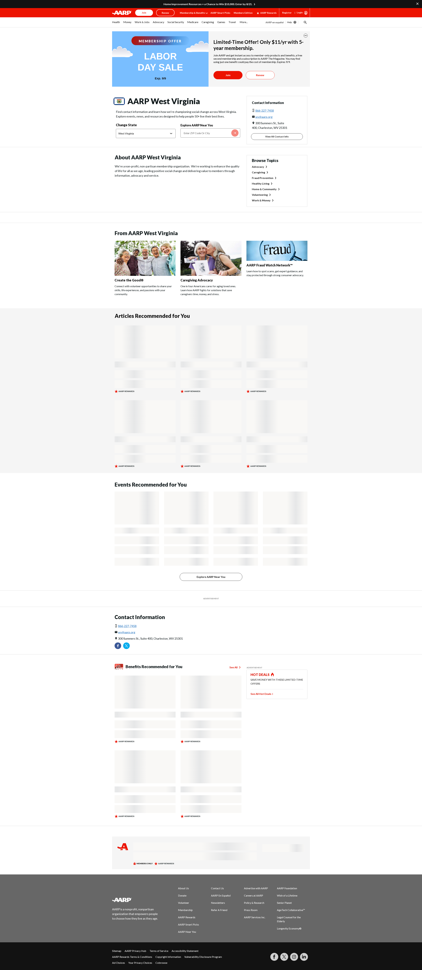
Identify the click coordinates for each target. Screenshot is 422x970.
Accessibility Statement (185, 950)
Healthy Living (260, 183)
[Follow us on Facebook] (118, 645)
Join (228, 75)
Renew (260, 75)
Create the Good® (129, 280)
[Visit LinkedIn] (304, 957)
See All (233, 667)
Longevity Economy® (289, 928)
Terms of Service (159, 950)
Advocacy (258, 166)
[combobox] (210, 133)
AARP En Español (221, 895)
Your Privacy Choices (140, 962)
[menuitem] (116, 23)
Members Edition (243, 12)
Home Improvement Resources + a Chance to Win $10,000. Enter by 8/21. (208, 4)
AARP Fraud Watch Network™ (269, 265)
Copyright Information (168, 956)
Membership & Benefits (192, 12)
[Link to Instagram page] (294, 957)
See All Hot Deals (261, 693)
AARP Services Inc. (254, 917)
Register (287, 12)
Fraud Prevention (262, 177)
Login (300, 12)
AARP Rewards (268, 12)
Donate (182, 895)
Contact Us (217, 888)
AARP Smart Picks (220, 12)
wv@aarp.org (263, 117)
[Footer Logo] (135, 899)
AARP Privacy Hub (135, 950)
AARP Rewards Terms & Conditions (132, 956)
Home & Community (264, 189)
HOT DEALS (260, 675)
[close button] (305, 35)
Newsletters (218, 902)
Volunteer (183, 902)
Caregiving (258, 172)
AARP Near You (187, 931)
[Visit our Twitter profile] (126, 645)
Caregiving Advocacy (197, 280)
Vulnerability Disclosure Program (203, 956)
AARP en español (275, 22)
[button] (305, 22)
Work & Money (261, 200)
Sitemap (116, 950)
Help (289, 22)
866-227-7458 (264, 110)
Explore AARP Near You (197, 125)
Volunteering (260, 194)
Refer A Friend (219, 910)
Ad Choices (118, 962)
